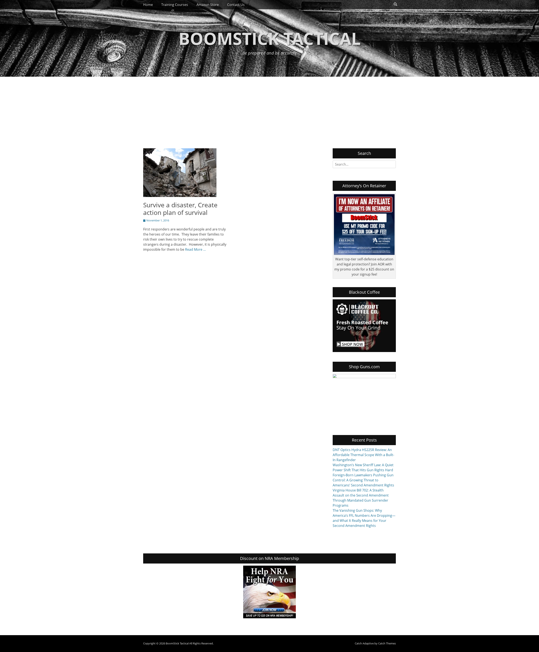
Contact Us (236, 4)
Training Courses (174, 4)
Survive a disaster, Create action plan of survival (180, 209)
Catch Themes (387, 643)
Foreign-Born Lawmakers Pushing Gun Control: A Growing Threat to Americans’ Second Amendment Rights (363, 480)
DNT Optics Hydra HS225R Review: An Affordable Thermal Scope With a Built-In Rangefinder (363, 454)
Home (148, 4)
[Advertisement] (269, 108)
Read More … (195, 249)
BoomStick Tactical (270, 38)
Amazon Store (207, 4)
